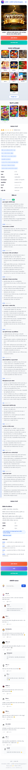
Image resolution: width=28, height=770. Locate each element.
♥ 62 (4, 744)
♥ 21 (4, 601)
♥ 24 (4, 706)
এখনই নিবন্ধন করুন (14, 42)
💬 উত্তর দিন (9, 601)
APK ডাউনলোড (14, 38)
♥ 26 (4, 649)
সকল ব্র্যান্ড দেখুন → (14, 96)
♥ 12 (4, 624)
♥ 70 (4, 732)
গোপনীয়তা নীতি (15, 761)
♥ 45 (4, 637)
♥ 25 (4, 670)
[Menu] (26, 2)
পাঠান (23, 585)
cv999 (2, 133)
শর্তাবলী (11, 761)
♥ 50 (4, 693)
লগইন (14, 568)
